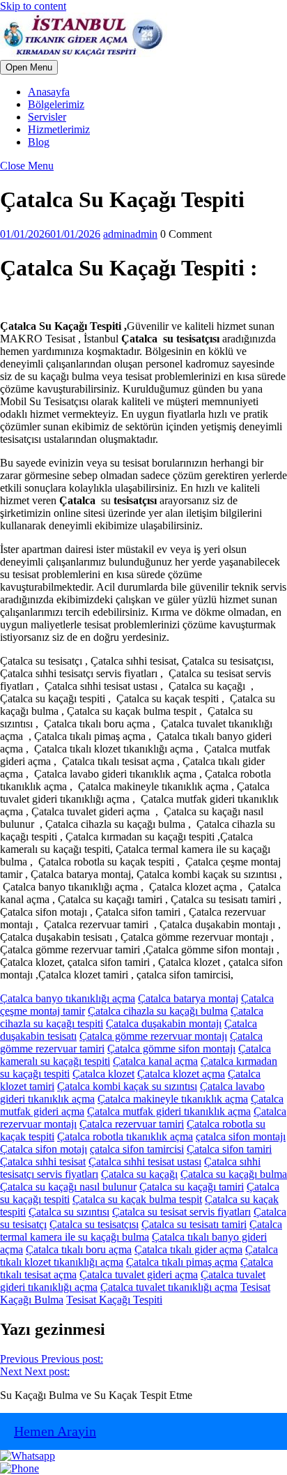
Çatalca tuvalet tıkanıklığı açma (169, 1287)
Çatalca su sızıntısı (69, 1212)
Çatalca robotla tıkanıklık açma (125, 1136)
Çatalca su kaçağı (139, 1174)
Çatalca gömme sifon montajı (171, 1048)
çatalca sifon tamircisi (137, 1149)
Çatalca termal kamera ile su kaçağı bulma (141, 1230)
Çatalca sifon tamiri (229, 1149)
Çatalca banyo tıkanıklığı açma (67, 998)
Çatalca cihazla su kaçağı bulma (158, 1011)
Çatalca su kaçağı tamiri (191, 1187)
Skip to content (33, 6)
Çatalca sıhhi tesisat (43, 1161)
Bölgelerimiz (56, 104)
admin (130, 234)
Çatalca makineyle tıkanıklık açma (173, 1099)
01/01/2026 (50, 234)
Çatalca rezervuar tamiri (131, 1124)
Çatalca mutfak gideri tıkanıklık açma (169, 1111)
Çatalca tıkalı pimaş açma (182, 1262)
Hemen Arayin (55, 1431)
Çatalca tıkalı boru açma (79, 1249)
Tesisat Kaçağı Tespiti (114, 1300)
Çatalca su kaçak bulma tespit (137, 1199)
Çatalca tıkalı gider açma (188, 1249)
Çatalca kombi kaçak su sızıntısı (127, 1086)
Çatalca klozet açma (181, 1074)
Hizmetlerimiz (59, 129)
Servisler (47, 117)
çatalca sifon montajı (241, 1136)
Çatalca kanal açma (155, 1061)
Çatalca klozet (103, 1074)
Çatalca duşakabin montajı (164, 1023)
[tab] (29, 67)
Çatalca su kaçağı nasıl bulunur (68, 1187)
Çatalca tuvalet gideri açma (138, 1274)
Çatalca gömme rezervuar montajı (153, 1036)
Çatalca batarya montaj (188, 998)
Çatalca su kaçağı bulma (233, 1174)
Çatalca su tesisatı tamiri (194, 1224)
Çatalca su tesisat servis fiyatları (181, 1212)
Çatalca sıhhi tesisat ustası (144, 1161)
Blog (38, 142)
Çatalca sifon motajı (43, 1149)
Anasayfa (49, 92)
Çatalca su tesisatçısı (94, 1224)
